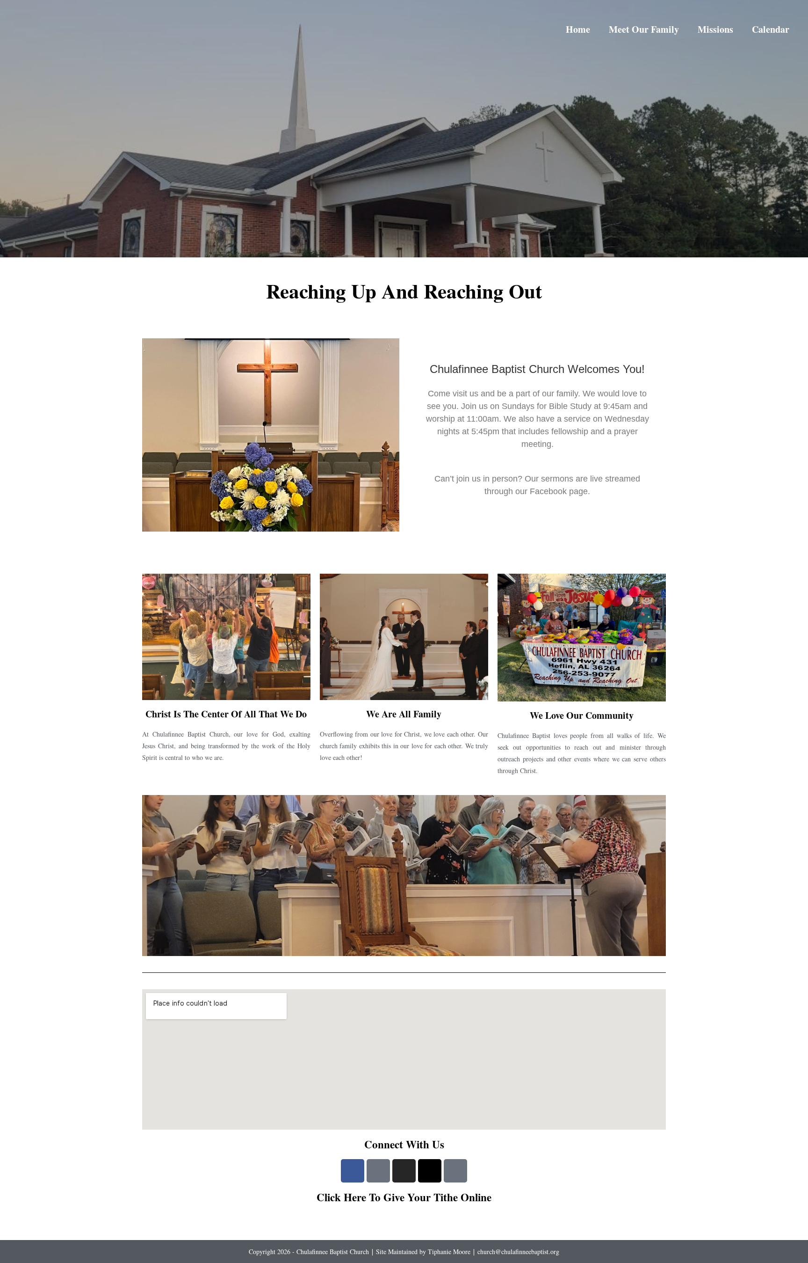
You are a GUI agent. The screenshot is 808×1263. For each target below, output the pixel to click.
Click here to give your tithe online (404, 1197)
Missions (715, 29)
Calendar (770, 29)
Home (578, 29)
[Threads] (429, 1171)
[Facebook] (352, 1171)
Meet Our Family (644, 29)
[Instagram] (404, 1171)
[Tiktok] (455, 1171)
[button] (150, 875)
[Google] (378, 1171)
